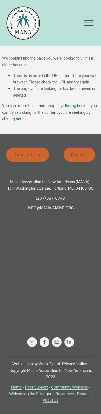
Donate (79, 154)
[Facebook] (44, 342)
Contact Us (27, 154)
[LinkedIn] (69, 342)
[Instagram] (32, 342)
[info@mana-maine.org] (57, 342)
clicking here (74, 105)
